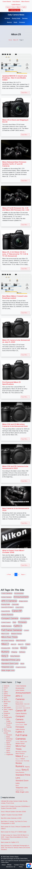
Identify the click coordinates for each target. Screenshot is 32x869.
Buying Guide (16, 18)
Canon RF (17, 611)
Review (24, 648)
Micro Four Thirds (9, 637)
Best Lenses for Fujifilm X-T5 (10, 842)
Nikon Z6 (13, 644)
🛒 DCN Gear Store (14, 10)
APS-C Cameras (9, 601)
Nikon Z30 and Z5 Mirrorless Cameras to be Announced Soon (15, 425)
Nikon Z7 (20, 644)
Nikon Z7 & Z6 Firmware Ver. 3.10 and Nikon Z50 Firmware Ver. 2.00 (15, 209)
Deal (14, 622)
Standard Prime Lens (10, 660)
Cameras (6, 686)
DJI (5, 690)
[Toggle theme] (22, 10)
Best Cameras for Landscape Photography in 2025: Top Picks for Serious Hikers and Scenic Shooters (15, 847)
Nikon (18, 7)
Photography (8, 717)
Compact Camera (9, 618)
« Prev (9, 574)
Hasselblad (7, 695)
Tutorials (9, 727)
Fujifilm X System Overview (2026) (11, 815)
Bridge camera (23, 601)
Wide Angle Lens (7, 670)
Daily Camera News (16, 15)
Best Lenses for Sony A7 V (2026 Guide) (13, 832)
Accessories (18, 593)
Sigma (8, 743)
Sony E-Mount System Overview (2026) (13, 811)
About (3, 865)
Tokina (8, 746)
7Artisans (9, 735)
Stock (22, 663)
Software (22, 652)
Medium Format (16, 633)
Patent (28, 644)
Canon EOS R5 (5, 611)
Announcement (21, 597)
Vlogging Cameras (20, 667)
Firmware (22, 22)
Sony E (4, 656)
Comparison (25, 618)
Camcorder (15, 604)
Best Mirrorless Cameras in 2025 (11, 818)
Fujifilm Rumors (16, 4)
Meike (8, 737)
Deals (15, 22)
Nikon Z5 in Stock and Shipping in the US (15, 121)
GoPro (6, 693)
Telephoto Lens (7, 667)
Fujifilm (24, 7)
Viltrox (8, 752)
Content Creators (5, 622)
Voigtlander (9, 754)
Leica (5, 697)
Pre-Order (15, 648)
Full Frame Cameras (11, 630)
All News (7, 18)
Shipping (14, 652)
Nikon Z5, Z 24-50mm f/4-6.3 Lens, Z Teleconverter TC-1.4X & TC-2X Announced (15, 254)
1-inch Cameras (6, 593)
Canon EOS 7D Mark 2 (7, 607)
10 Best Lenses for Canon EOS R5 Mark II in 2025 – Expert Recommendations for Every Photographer (15, 837)
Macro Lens (5, 633)
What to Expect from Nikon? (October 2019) (13, 551)
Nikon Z (5, 644)
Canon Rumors (7, 1)
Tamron (8, 744)
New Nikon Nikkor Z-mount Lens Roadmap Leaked (14, 297)
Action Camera (6, 597)
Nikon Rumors (25, 1)
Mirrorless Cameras (7, 640)
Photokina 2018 (5, 648)
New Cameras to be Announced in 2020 (15, 509)
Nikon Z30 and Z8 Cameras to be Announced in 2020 (15, 467)
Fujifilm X (18, 626)
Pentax (6, 715)
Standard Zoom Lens (9, 663)
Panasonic (7, 713)
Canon (8, 7)
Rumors (9, 22)
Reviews (24, 18)
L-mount (26, 630)
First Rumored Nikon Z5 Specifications (11, 383)
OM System (7, 707)
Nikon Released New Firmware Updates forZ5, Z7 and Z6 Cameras (14, 164)
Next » (23, 574)
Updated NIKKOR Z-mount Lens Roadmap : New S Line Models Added (14, 78)
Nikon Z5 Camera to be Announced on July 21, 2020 (16, 341)
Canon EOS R (19, 607)
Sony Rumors (16, 1)
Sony (13, 7)
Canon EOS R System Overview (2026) (13, 806)
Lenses (6, 699)
